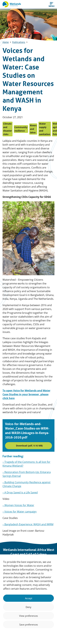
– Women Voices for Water (18, 505)
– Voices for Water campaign (20, 511)
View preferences (28, 615)
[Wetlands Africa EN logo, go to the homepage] (12, 4)
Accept (28, 598)
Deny (28, 607)
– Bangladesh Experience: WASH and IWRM (28, 524)
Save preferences (28, 624)
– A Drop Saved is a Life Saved (20, 492)
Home (6, 42)
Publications (18, 42)
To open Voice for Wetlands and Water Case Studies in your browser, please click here (26, 394)
